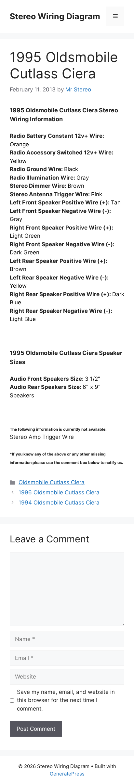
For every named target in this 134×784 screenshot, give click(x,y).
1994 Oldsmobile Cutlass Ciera (59, 502)
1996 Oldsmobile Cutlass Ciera (59, 492)
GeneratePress (67, 774)
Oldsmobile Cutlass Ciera (52, 482)
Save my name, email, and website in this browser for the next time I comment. (66, 700)
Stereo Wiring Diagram (55, 16)
